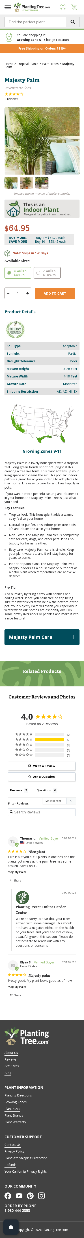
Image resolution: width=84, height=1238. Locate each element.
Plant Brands (13, 1115)
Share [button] (17, 880)
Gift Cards (11, 1066)
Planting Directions (18, 1095)
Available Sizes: (17, 261)
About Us (11, 1052)
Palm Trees (50, 64)
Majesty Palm (17, 872)
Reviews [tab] (16, 790)
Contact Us (12, 1144)
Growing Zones (15, 1102)
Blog (7, 1073)
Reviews (10, 1059)
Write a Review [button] (44, 766)
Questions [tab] (44, 790)
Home (8, 64)
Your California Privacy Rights (25, 1171)
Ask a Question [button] (44, 777)
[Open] (11, 1227)
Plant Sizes (12, 1109)
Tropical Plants (28, 64)
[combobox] (42, 22)
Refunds (10, 1165)
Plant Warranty (15, 1122)
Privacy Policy (14, 1151)
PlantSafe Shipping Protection (25, 1158)
